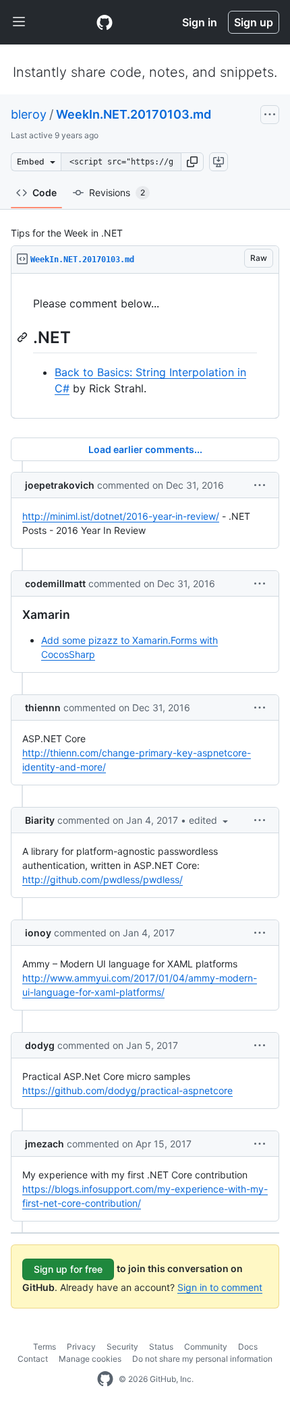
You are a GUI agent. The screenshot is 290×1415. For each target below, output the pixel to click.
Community (205, 1347)
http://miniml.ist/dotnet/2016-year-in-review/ (120, 516)
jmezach (44, 1143)
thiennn (43, 707)
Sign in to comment (219, 1287)
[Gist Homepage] (104, 22)
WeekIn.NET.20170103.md (133, 114)
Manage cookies (90, 1359)
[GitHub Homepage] (105, 1379)
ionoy (38, 932)
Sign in (199, 22)
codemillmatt (55, 583)
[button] (192, 161)
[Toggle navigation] (19, 22)
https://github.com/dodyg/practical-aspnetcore (127, 1090)
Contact (33, 1359)
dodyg (40, 1045)
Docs (248, 1347)
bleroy (29, 114)
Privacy (81, 1347)
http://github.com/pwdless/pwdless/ (102, 879)
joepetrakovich (59, 485)
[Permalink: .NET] (23, 337)
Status (161, 1347)
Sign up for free (68, 1269)
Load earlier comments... (145, 449)
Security (122, 1347)
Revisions (117, 192)
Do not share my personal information (202, 1359)
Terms (44, 1347)
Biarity (40, 820)
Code (44, 192)
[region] (145, 346)
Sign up (253, 22)
